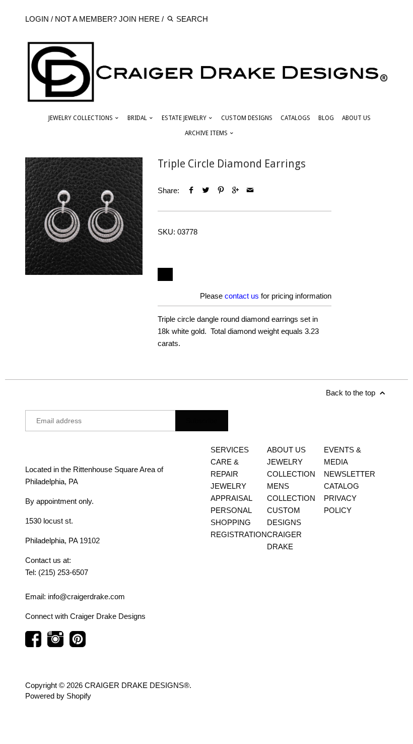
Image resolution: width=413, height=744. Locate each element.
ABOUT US (356, 118)
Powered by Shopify (58, 696)
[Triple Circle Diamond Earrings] (84, 216)
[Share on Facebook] (191, 190)
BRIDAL (138, 118)
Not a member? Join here (107, 19)
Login (37, 19)
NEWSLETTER (349, 474)
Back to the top (351, 392)
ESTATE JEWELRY (185, 118)
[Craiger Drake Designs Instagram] (55, 644)
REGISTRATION (239, 534)
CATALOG (341, 486)
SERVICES (230, 449)
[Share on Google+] (235, 190)
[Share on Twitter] (206, 190)
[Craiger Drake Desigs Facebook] (33, 644)
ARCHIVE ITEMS (207, 133)
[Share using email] (250, 190)
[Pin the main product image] (221, 190)
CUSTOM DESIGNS (246, 118)
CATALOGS (295, 118)
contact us (242, 296)
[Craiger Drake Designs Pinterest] (78, 644)
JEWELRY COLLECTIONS (81, 118)
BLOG (326, 118)
